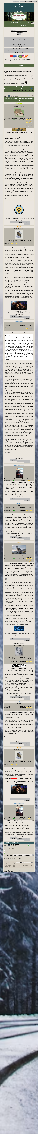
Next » (16, 96)
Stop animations (24, 1)
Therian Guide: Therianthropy (9, 863)
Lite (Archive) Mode (25, 865)
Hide (32, 22)
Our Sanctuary (19, 9)
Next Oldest (7, 842)
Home (19, 4)
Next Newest (15, 842)
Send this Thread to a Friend (12, 851)
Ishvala (31, 533)
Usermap (13, 866)
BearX (32, 312)
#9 (33, 768)
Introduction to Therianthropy (20, 88)
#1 (33, 132)
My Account (19, 6)
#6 (33, 563)
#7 (33, 668)
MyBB (10, 870)
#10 (33, 820)
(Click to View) (16, 531)
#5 (33, 514)
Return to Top (8, 865)
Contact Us (7, 862)
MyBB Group (21, 870)
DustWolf (31, 218)
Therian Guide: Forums (13, 87)
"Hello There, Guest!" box (15, 79)
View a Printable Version (11, 848)
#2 (33, 247)
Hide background (33, 1)
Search (19, 11)
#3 (33, 332)
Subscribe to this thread (11, 853)
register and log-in (14, 59)
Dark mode (16, 1)
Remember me (19, 32)
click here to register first (22, 76)
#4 (33, 482)
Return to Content (16, 865)
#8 (33, 712)
